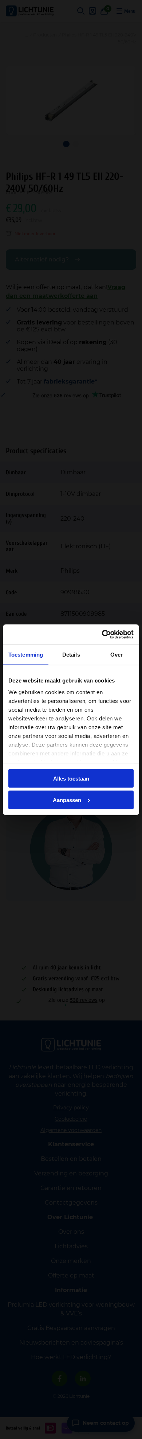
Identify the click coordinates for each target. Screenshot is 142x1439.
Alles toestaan (71, 778)
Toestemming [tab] (25, 655)
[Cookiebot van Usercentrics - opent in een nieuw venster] (102, 634)
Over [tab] (116, 655)
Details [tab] (71, 655)
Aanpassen (67, 800)
